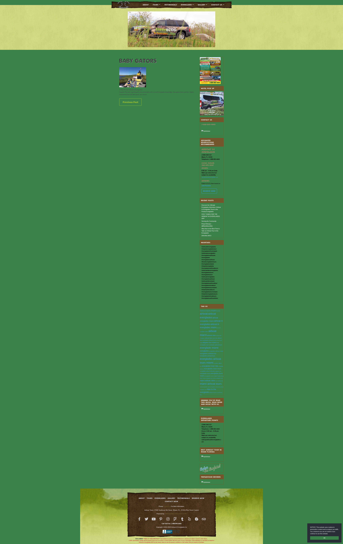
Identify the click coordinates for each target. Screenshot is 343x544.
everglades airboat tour (208, 353)
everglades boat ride (210, 366)
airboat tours (212, 340)
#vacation (218, 310)
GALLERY (171, 498)
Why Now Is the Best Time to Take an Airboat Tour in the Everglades (211, 231)
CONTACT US (216, 5)
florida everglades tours (218, 378)
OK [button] (324, 538)
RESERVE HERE (209, 191)
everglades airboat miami (216, 351)
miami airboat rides (207, 381)
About (146, 5)
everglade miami (209, 347)
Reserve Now (198, 498)
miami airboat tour (219, 380)
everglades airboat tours (207, 356)
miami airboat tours (211, 383)
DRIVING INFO (206, 235)
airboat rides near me (211, 338)
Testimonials (170, 5)
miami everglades (203, 386)
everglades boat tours (212, 369)
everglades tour (217, 371)
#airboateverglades (205, 310)
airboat (204, 313)
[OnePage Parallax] (126, 5)
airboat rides (211, 335)
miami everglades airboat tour (214, 386)
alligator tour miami (209, 342)
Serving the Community (209, 221)
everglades (204, 351)
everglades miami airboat (207, 371)
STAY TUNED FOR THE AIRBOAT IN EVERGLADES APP (211, 216)
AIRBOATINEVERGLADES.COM (175, 514)
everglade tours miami (210, 376)
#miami (213, 310)
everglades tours (205, 373)
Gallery (201, 5)
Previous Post (130, 102)
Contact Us (167, 506)
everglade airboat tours (215, 345)
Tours (155, 5)
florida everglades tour (207, 378)
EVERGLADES (186, 5)
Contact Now (171, 501)
